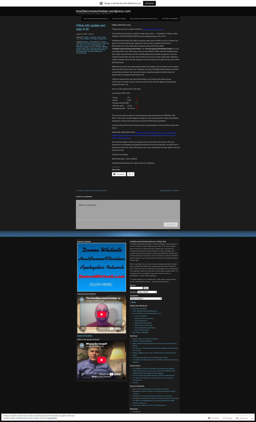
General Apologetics (141, 320)
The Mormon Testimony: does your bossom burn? (92, 190)
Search (132, 285)
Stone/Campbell (81, 53)
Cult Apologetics (96, 45)
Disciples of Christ (89, 46)
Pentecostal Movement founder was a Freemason (153, 389)
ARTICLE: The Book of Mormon (142, 341)
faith (104, 37)
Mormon (79, 50)
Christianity (92, 37)
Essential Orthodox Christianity (144, 318)
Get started (149, 3)
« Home (133, 302)
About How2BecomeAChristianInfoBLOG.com (144, 18)
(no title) (135, 382)
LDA (102, 48)
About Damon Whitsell (119, 18)
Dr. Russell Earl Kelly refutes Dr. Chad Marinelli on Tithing (150, 357)
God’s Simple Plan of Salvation (169, 190)
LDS (106, 48)
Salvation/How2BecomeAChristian (145, 328)
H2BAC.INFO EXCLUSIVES (143, 323)
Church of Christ (84, 43)
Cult (89, 45)
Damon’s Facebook (84, 336)
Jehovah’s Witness (101, 46)
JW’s (87, 48)
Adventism (84, 42)
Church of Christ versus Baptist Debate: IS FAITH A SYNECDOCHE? (154, 375)
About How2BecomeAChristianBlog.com (96, 18)
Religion (87, 38)
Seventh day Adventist (95, 51)
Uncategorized (102, 38)
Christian (85, 37)
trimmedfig (136, 396)
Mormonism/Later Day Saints (143, 325)
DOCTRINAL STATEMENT (170, 18)
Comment (171, 224)
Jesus (82, 38)
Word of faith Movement (142, 330)
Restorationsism (81, 51)
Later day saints (95, 48)
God (77, 38)
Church (99, 37)
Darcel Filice (136, 405)
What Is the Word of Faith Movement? (154, 405)
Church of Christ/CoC (141, 316)
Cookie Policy (52, 418)
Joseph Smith (80, 48)
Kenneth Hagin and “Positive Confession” (145, 339)
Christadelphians (94, 42)
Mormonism (86, 50)
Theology (93, 38)
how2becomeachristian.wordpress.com (103, 11)
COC (85, 45)
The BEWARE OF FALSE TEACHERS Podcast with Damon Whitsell (153, 368)
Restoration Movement (98, 50)
